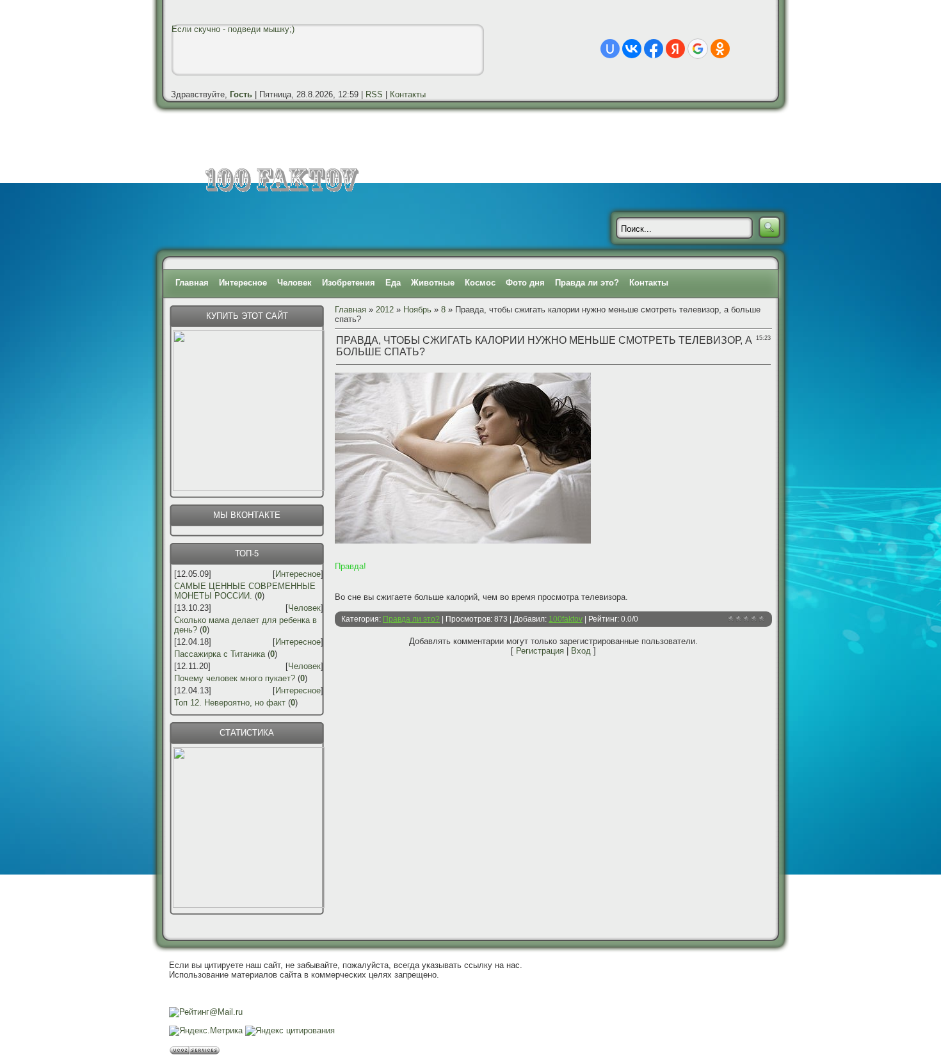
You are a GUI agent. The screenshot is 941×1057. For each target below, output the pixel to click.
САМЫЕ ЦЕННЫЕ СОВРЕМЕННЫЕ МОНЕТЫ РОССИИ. (245, 591)
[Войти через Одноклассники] (720, 48)
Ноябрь (417, 309)
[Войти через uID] (610, 48)
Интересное (243, 282)
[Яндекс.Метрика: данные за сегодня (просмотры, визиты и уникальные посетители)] (206, 1031)
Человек (294, 282)
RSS (374, 94)
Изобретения (348, 282)
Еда (393, 282)
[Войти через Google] (698, 48)
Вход (581, 651)
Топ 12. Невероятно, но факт (230, 702)
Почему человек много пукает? (234, 678)
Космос (480, 282)
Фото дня (525, 282)
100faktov (566, 619)
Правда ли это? (587, 282)
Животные (432, 282)
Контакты (408, 94)
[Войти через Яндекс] (675, 48)
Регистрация (540, 651)
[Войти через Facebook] (653, 48)
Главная (192, 282)
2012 (385, 309)
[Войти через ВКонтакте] (631, 48)
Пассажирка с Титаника (219, 654)
